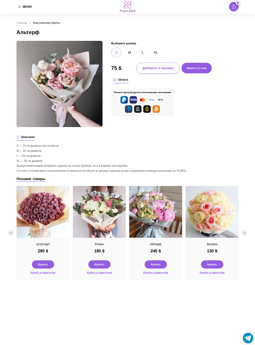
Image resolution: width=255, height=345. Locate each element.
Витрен (212, 244)
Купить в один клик (43, 272)
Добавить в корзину (158, 68)
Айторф (155, 244)
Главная (21, 22)
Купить (43, 264)
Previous (11, 233)
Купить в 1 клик (197, 68)
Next (244, 233)
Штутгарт (43, 244)
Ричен (99, 244)
